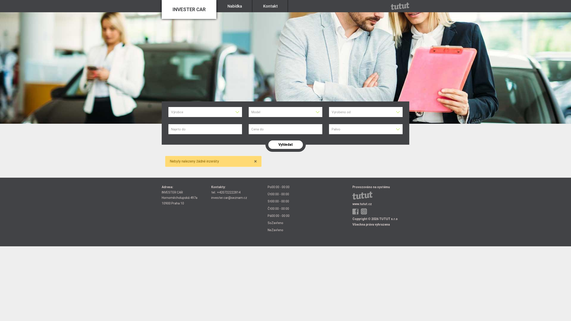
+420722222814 (228, 192)
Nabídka (235, 6)
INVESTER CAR (189, 9)
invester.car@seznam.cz (229, 198)
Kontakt (270, 6)
